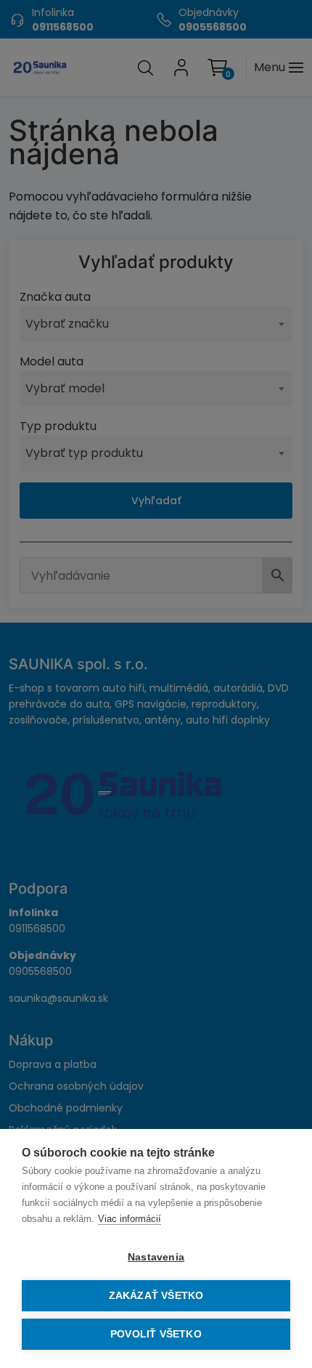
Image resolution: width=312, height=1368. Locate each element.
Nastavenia (156, 1257)
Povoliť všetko (156, 1334)
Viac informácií (129, 1218)
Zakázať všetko (156, 1295)
